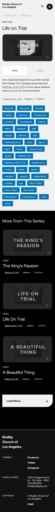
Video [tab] (15, 70)
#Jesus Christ (35, 149)
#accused (24, 108)
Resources (10, 15)
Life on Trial (14, 319)
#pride (34, 169)
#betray (8, 115)
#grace (41, 142)
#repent (23, 176)
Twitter (31, 462)
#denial (41, 121)
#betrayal (23, 115)
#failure (8, 135)
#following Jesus (12, 142)
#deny (8, 128)
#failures (22, 135)
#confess (9, 121)
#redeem (9, 176)
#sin (21, 183)
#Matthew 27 (38, 162)
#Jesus (19, 149)
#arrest (39, 108)
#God (29, 142)
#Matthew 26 (24, 156)
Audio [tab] (40, 70)
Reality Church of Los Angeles (12, 5)
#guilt (7, 149)
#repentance (40, 176)
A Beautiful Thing (19, 372)
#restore (9, 183)
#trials (8, 203)
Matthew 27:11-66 (12, 272)
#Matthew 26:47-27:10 (15, 162)
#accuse (9, 108)
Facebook (33, 457)
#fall (35, 135)
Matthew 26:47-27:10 (13, 86)
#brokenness (40, 115)
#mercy (8, 169)
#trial (44, 196)
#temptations (29, 196)
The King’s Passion (20, 265)
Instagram (33, 467)
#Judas (8, 156)
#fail (34, 128)
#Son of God (36, 183)
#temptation (10, 196)
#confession (26, 121)
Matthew (26, 15)
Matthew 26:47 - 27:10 (13, 99)
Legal (31, 503)
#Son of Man (11, 190)
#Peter (21, 169)
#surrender (29, 190)
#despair (21, 128)
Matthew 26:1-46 (11, 379)
